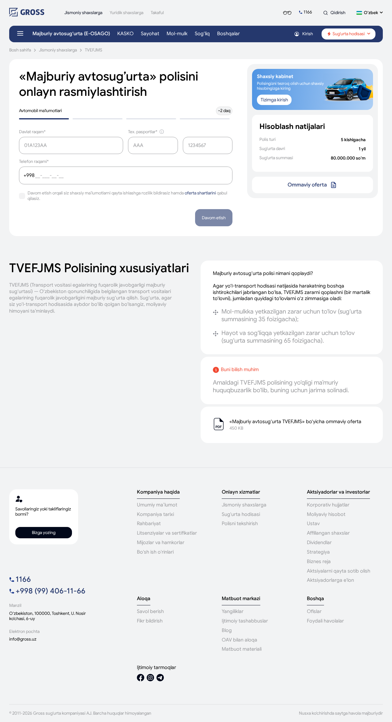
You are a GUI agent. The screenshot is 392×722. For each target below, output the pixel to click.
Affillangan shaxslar (328, 533)
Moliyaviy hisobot (326, 514)
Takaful (157, 12)
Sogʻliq (202, 34)
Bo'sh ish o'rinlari (155, 552)
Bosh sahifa (20, 50)
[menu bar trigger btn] (20, 34)
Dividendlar (319, 543)
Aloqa (143, 599)
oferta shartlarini (200, 193)
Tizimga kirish (274, 100)
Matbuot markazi (241, 599)
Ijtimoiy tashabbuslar (245, 621)
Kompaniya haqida (158, 492)
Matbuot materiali (242, 649)
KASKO (125, 34)
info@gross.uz (22, 639)
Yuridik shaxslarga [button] (126, 12)
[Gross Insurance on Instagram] (150, 678)
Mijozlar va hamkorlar (160, 543)
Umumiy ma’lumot (157, 505)
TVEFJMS (93, 50)
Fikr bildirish (150, 621)
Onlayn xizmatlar (241, 492)
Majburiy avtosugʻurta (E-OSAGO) (71, 34)
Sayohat (150, 34)
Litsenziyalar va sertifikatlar (167, 533)
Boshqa (315, 599)
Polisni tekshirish (240, 524)
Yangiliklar (232, 611)
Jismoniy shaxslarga (58, 50)
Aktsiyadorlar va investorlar (338, 492)
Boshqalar (228, 34)
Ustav (313, 524)
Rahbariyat (149, 524)
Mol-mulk (177, 34)
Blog (227, 630)
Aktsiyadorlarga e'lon (330, 580)
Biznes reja (319, 561)
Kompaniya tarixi (155, 514)
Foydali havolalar (325, 621)
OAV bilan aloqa (239, 640)
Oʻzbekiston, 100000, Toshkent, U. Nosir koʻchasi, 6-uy (47, 616)
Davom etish (214, 217)
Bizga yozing (43, 532)
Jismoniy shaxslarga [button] (83, 12)
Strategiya (318, 552)
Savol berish (150, 611)
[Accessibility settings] (287, 12)
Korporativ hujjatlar (328, 505)
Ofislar (314, 611)
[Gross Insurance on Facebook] (140, 678)
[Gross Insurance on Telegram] (160, 678)
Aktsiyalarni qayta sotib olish (338, 571)
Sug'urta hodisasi (241, 514)
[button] (369, 12)
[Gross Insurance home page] (26, 15)
